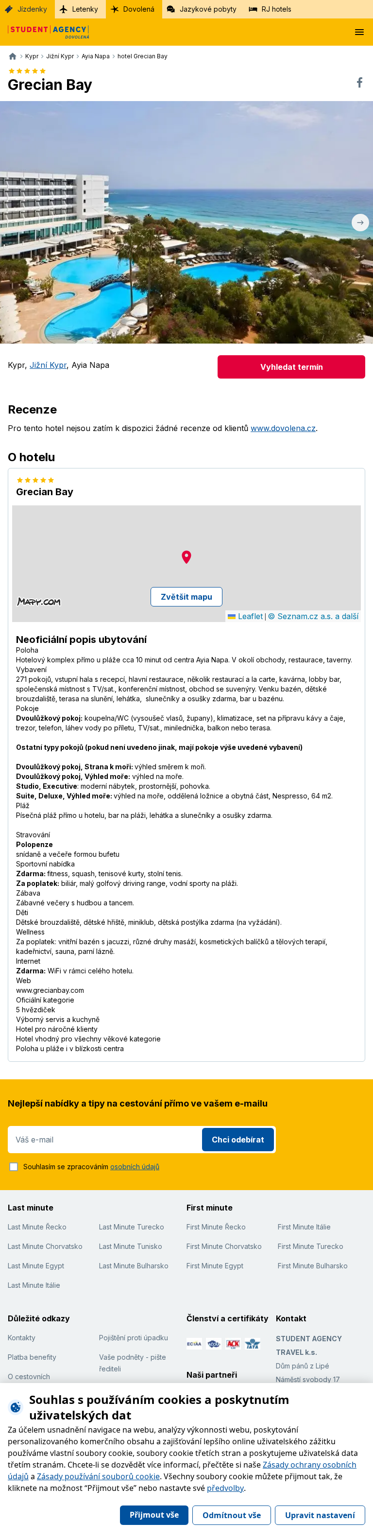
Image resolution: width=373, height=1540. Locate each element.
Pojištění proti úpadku (133, 1337)
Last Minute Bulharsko (134, 1266)
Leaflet (249, 616)
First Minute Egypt (214, 1266)
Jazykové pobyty (208, 9)
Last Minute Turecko (131, 1227)
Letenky (85, 9)
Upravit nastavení (320, 1515)
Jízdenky (32, 9)
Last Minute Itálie (34, 1285)
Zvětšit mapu (186, 597)
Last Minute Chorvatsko (45, 1246)
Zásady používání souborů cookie (98, 1476)
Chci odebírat (238, 1139)
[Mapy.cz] (38, 601)
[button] (186, 557)
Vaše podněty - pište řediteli (132, 1363)
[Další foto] (360, 222)
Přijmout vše (154, 1514)
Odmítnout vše (232, 1515)
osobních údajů (134, 1166)
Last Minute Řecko (37, 1227)
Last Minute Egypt (36, 1266)
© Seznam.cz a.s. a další (313, 616)
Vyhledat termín (291, 367)
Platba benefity (32, 1357)
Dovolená (138, 9)
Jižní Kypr (48, 365)
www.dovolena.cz (283, 428)
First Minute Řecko (216, 1227)
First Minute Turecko (310, 1246)
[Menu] (359, 32)
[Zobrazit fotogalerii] (187, 222)
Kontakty (21, 1337)
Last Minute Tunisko (130, 1246)
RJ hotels (276, 9)
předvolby (225, 1488)
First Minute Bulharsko (313, 1266)
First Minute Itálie (304, 1227)
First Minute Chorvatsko (224, 1246)
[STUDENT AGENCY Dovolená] (44, 32)
